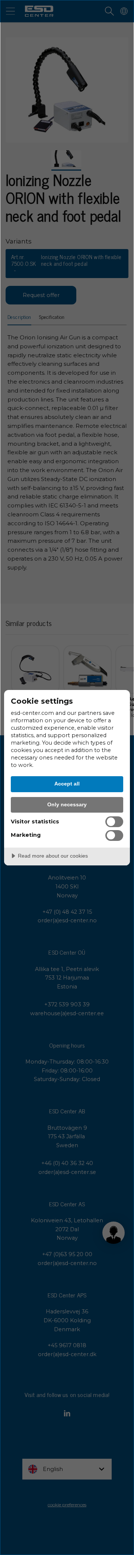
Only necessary (67, 804)
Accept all (67, 784)
